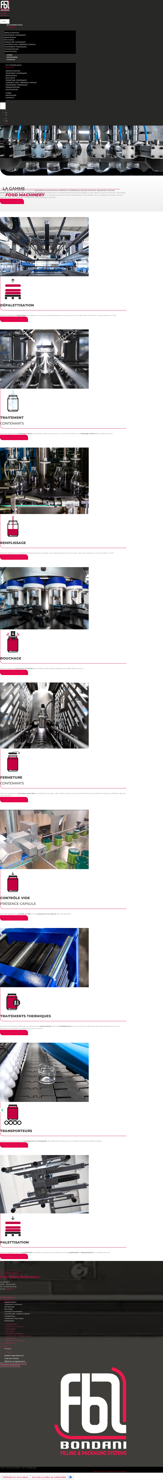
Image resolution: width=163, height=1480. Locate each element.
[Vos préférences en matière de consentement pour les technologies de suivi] (2, 1110)
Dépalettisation (11, 33)
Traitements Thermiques (15, 47)
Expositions (11, 95)
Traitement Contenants (15, 35)
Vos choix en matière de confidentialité (49, 1477)
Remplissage (10, 37)
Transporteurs (11, 49)
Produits (11, 27)
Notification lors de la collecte (15, 1477)
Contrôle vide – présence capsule (17, 1314)
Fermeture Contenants (15, 42)
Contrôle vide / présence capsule (19, 44)
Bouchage (9, 40)
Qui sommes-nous (14, 65)
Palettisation (12, 90)
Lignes (8, 93)
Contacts (11, 60)
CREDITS (123, 1471)
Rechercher (5, 18)
